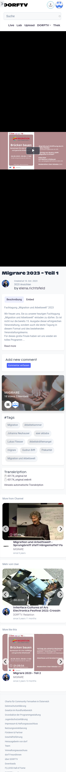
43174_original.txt (17, 475)
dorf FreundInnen (13, 754)
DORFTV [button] (43, 25)
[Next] (60, 528)
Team (7, 746)
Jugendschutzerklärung (16, 719)
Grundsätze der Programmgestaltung (23, 715)
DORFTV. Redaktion (23, 614)
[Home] (24, 5)
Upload (29, 25)
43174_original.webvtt (19, 479)
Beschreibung (14, 299)
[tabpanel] (33, 327)
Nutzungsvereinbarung (16, 728)
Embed (30, 299)
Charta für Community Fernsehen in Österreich (27, 701)
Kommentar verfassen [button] (18, 365)
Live (11, 25)
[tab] (14, 299)
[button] (50, 5)
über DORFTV (11, 759)
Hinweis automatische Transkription (23, 484)
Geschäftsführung (13, 737)
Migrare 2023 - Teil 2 (27, 673)
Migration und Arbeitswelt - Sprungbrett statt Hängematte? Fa (38, 544)
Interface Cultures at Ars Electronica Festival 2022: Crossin (36, 609)
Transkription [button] (15, 472)
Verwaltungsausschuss (16, 750)
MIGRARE (12, 393)
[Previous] (5, 528)
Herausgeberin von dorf (16, 741)
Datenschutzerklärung (15, 706)
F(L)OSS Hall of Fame (15, 768)
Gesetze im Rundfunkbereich (18, 710)
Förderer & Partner (14, 732)
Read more (10, 346)
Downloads (10, 763)
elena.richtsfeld (32, 288)
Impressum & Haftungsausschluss (21, 723)
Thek (56, 25)
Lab (19, 25)
